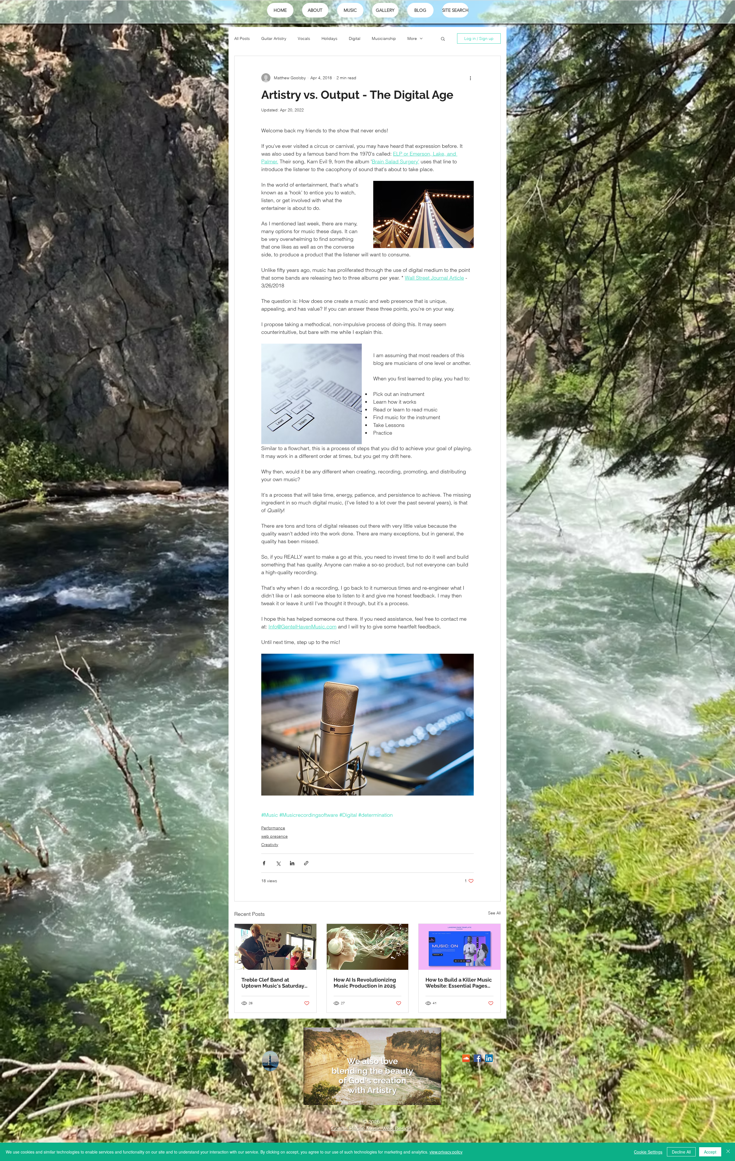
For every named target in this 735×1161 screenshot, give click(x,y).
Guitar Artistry (273, 38)
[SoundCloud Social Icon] (466, 1058)
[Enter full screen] (433, 1097)
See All (494, 913)
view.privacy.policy (446, 1152)
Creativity (269, 844)
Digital (354, 38)
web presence (274, 836)
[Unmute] (320, 1097)
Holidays (329, 38)
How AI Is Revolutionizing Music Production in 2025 (365, 983)
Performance (273, 828)
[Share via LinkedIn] (292, 863)
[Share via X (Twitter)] (278, 863)
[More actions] (470, 77)
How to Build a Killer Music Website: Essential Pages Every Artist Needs (458, 983)
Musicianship (384, 38)
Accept (710, 1152)
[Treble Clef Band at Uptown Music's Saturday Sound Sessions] (275, 947)
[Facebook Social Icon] (477, 1058)
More (412, 38)
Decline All (681, 1152)
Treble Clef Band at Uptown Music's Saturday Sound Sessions (272, 983)
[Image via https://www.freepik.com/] (459, 947)
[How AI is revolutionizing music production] (368, 947)
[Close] (728, 1151)
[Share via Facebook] (264, 863)
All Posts (242, 38)
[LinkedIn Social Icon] (489, 1058)
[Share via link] (306, 863)
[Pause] (311, 1097)
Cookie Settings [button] (648, 1152)
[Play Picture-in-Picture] (424, 1097)
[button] (443, 38)
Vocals (304, 38)
